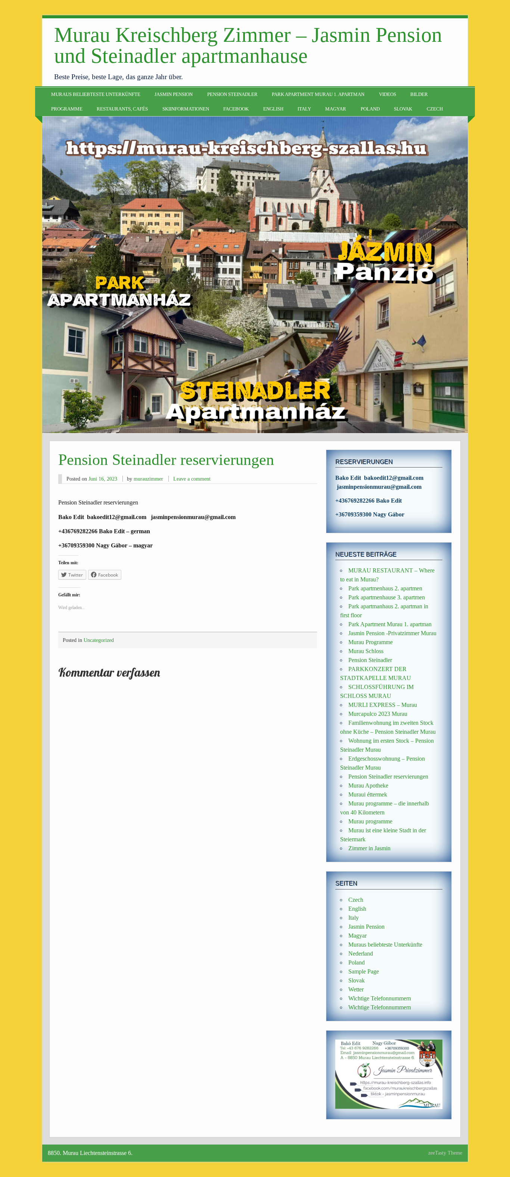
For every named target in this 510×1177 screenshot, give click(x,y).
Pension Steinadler (232, 94)
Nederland (360, 953)
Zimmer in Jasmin (369, 848)
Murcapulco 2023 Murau (377, 714)
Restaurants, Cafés (122, 109)
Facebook (236, 109)
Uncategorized (99, 640)
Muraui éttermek (367, 794)
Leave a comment (192, 479)
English (273, 109)
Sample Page (363, 971)
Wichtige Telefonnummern (379, 998)
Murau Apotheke (368, 785)
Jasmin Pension (174, 94)
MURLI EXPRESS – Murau (382, 705)
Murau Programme (370, 642)
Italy (304, 109)
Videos (387, 94)
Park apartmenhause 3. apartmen (386, 597)
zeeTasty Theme (445, 1153)
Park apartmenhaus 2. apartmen (385, 588)
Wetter (356, 989)
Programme (67, 109)
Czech (435, 109)
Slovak (403, 109)
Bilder (419, 94)
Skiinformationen (185, 109)
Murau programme (370, 821)
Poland (370, 109)
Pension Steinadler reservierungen (388, 776)
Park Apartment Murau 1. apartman (318, 94)
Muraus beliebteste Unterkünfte (95, 94)
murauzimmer (148, 479)
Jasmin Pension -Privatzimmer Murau (392, 633)
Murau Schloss (365, 651)
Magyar (335, 109)
